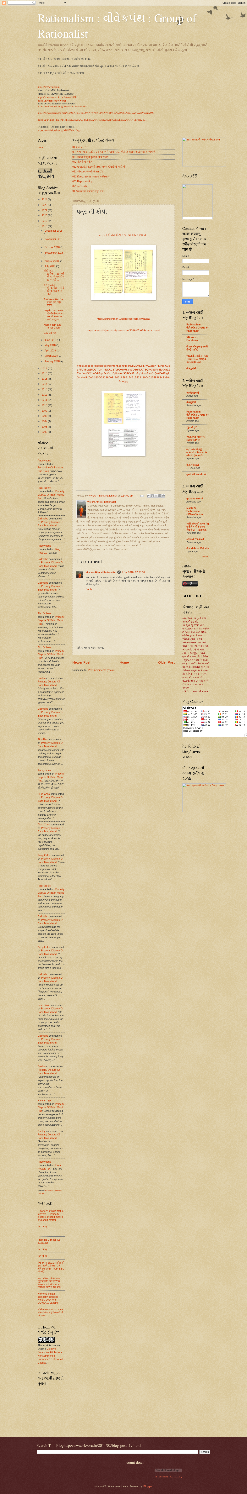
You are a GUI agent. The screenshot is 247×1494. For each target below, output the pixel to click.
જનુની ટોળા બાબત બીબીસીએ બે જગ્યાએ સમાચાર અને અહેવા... (54, 315)
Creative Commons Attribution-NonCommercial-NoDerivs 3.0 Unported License (50, 1355)
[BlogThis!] (152, 496)
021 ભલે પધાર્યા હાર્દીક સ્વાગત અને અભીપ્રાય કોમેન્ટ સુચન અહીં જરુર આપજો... (115, 151)
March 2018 (51, 355)
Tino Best (43, 739)
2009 (45, 410)
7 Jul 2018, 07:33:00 (133, 572)
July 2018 (50, 266)
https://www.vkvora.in (48, 86)
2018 (45, 226)
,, (38, 1233)
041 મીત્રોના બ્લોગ (82, 161)
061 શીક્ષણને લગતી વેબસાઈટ (87, 171)
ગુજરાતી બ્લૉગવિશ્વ (196, 474)
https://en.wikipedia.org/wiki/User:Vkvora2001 (62, 106)
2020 (45, 215)
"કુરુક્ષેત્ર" (191, 427)
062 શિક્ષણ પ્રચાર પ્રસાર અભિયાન (90, 176)
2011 (45, 399)
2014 (45, 383)
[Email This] (149, 496)
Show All (205, 556)
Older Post (166, 662)
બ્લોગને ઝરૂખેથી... (196, 539)
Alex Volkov (44, 487)
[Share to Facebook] (160, 496)
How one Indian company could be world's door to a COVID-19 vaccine (48, 1298)
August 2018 (52, 261)
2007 (45, 421)
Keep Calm (44, 855)
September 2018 (54, 252)
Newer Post (81, 662)
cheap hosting (161, 1477)
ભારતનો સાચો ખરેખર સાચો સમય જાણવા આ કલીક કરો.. (197, 359)
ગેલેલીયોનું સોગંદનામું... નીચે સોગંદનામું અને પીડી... (54, 289)
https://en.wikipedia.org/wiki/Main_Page (59, 130)
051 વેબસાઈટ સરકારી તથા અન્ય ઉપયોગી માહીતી (98, 166)
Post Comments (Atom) (101, 670)
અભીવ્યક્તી (192, 392)
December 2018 (53, 230)
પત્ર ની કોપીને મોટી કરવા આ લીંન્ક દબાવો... (123, 235)
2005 (45, 431)
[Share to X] (156, 496)
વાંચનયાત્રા (192, 464)
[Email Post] (142, 495)
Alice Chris (44, 793)
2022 (45, 204)
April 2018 (51, 350)
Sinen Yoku (44, 1005)
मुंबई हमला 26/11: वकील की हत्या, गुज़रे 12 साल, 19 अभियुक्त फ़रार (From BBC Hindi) (51, 1267)
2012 (45, 394)
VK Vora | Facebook (192, 339)
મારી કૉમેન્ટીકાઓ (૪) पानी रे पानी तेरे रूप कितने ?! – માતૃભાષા (197, 526)
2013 (45, 389)
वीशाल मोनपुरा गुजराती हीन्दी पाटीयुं (197, 348)
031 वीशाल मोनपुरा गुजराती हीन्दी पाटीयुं (90, 156)
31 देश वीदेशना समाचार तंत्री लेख (87, 191)
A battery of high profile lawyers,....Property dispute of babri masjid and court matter (50, 1215)
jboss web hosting (176, 1477)
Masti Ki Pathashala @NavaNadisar (195, 511)
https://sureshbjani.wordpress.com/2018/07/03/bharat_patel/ (123, 330)
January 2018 (52, 361)
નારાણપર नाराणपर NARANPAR (195, 438)
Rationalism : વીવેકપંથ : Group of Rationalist (197, 327)
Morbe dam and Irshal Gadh (52, 326)
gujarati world (194, 498)
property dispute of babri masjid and (51, 495)
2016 (45, 373)
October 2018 (52, 247)
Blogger (147, 1486)
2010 (45, 405)
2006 (45, 426)
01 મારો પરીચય (80, 147)
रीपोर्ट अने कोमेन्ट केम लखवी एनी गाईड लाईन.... (53, 302)
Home (124, 662)
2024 (45, 199)
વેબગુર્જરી (191, 368)
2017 (45, 368)
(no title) (42, 1226)
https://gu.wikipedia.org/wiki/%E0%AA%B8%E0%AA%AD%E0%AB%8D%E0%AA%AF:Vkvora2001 (92, 119)
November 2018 (53, 239)
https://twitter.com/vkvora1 (52, 100)
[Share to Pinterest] (163, 496)
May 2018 (50, 345)
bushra (42, 678)
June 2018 (51, 340)
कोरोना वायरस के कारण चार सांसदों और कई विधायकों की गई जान (50, 1312)
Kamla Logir (44, 1100)
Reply (89, 589)
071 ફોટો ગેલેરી (80, 186)
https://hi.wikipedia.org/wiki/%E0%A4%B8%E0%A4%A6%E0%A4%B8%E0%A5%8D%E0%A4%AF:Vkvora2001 (96, 112)
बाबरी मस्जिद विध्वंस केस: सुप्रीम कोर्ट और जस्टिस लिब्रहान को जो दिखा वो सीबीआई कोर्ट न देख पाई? (49, 1283)
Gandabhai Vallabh (197, 548)
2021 (45, 210)
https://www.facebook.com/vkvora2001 (57, 97)
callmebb (43, 518)
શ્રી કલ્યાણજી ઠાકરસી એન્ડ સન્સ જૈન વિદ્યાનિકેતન (196, 452)
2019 (45, 220)
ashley (41, 1131)
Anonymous (44, 460)
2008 (45, 415)
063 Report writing (82, 181)
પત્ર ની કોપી (50, 333)
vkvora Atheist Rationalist (101, 572)
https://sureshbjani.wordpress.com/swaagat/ (123, 318)
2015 (45, 378)
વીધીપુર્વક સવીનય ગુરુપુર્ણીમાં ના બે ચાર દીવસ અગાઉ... (54, 275)
